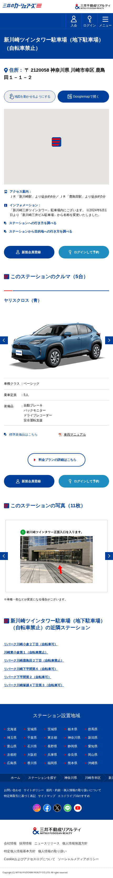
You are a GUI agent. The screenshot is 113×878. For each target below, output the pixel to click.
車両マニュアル (75, 434)
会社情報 (10, 843)
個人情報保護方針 (75, 843)
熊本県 (72, 763)
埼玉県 (12, 737)
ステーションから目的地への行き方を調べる (40, 231)
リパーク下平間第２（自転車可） (27, 677)
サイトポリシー (34, 790)
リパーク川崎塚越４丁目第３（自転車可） (34, 685)
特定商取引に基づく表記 (20, 795)
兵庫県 (52, 755)
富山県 (12, 746)
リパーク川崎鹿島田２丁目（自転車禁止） (34, 660)
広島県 (12, 763)
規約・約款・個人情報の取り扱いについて (73, 790)
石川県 (32, 746)
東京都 (52, 737)
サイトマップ (46, 795)
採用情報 (25, 843)
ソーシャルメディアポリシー (78, 859)
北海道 (12, 729)
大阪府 (32, 755)
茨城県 (52, 729)
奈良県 (72, 755)
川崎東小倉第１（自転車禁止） (26, 652)
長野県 (52, 746)
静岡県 (72, 746)
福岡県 (52, 763)
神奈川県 (74, 737)
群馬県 (92, 729)
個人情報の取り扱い (52, 851)
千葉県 (32, 737)
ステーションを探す (42, 778)
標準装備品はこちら (23, 434)
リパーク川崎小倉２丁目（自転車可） (31, 644)
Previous (4, 340)
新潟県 (92, 737)
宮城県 (32, 729)
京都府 (12, 755)
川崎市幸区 (93, 778)
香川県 (32, 763)
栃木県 (72, 729)
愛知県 (92, 746)
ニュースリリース (47, 843)
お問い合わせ (12, 790)
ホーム (15, 778)
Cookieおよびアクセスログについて (29, 859)
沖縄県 (92, 763)
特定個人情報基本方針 (19, 851)
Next (109, 340)
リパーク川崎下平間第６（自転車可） (31, 669)
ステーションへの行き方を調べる (32, 223)
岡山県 (92, 755)
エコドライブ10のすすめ (74, 795)
